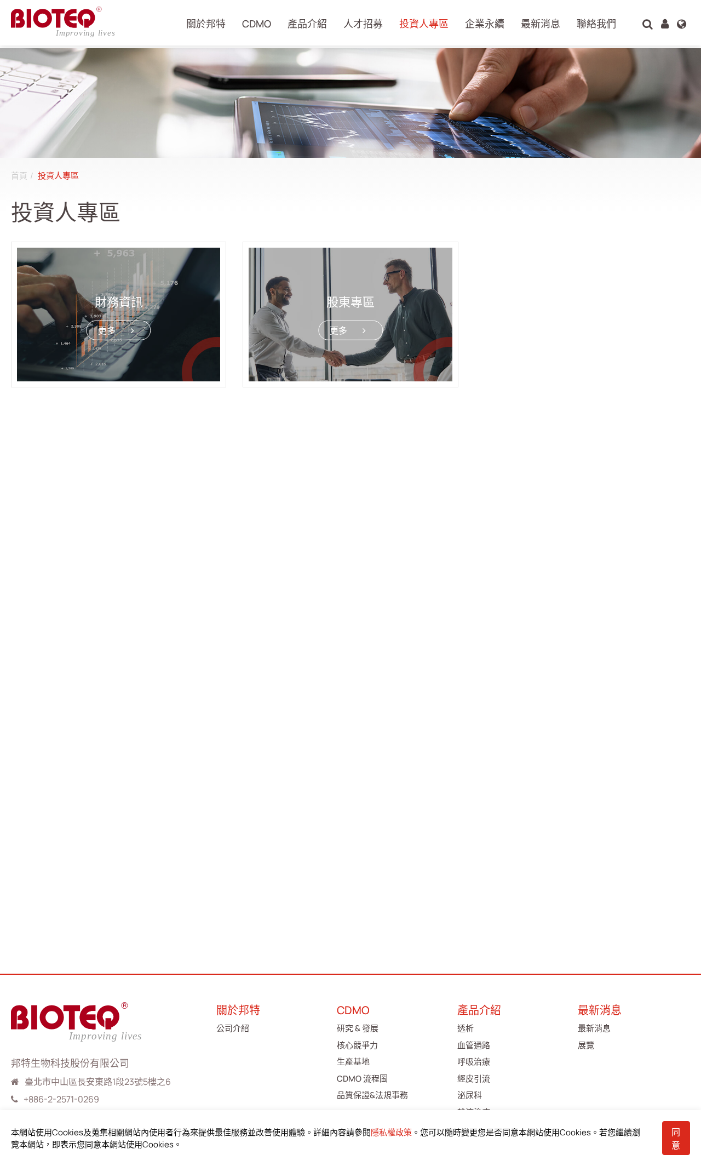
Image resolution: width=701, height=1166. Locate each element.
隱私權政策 (391, 1132)
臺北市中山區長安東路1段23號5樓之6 (98, 1082)
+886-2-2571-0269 (61, 1099)
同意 (675, 1138)
